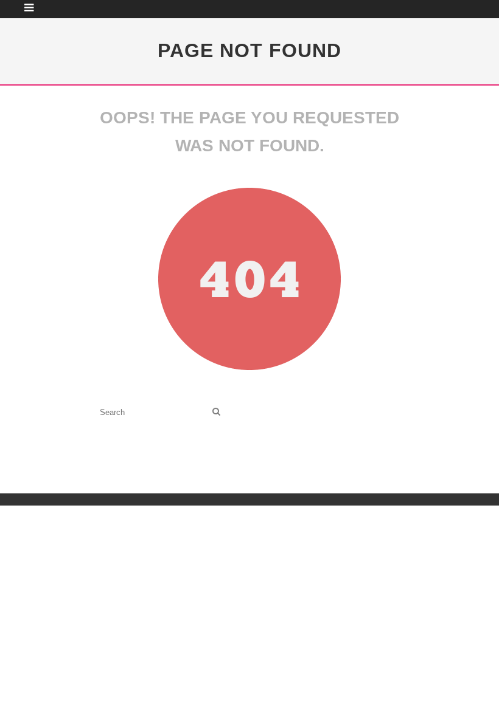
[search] (216, 412)
